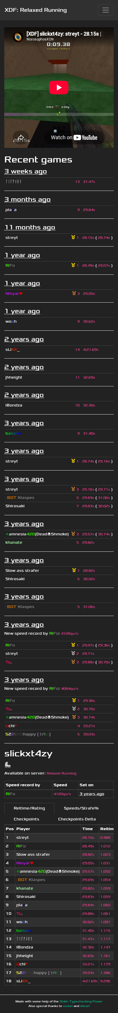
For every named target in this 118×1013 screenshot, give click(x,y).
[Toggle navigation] (105, 10)
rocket (68, 1006)
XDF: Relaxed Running (36, 10)
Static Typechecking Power (81, 1001)
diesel (85, 1006)
